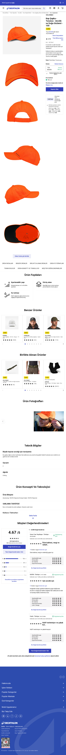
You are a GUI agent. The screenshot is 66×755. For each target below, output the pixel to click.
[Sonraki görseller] (63, 421)
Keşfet (10, 2)
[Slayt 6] (38, 390)
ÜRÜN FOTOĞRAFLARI (57, 263)
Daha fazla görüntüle (22, 256)
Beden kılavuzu (59, 64)
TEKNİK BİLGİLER (9, 268)
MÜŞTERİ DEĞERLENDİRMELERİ (52, 268)
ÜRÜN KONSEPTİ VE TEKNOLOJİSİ (28, 268)
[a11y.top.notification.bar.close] (63, 3)
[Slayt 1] (27, 390)
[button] (33, 275)
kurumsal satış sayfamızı (42, 656)
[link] (14, 547)
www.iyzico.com (19, 726)
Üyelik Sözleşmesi (5, 728)
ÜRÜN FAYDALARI (7, 263)
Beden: (48, 64)
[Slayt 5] (36, 390)
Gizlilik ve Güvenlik (5, 733)
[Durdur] (60, 3)
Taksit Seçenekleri (57, 35)
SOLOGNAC (49, 15)
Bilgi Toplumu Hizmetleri (20, 733)
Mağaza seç (49, 85)
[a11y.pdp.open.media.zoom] (22, 35)
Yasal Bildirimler (5, 731)
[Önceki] (2, 344)
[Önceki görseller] (3, 421)
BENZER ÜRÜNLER (21, 263)
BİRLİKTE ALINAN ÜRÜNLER (38, 263)
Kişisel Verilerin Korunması (21, 728)
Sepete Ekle (55, 89)
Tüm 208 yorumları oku (55, 39)
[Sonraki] (63, 344)
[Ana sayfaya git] (13, 8)
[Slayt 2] (29, 390)
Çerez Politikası (18, 731)
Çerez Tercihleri (5, 735)
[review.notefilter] (26, 558)
